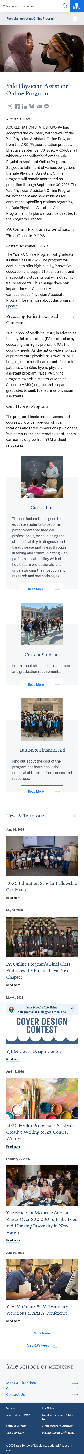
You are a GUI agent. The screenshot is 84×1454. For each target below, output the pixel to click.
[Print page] (46, 106)
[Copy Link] (74, 229)
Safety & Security (16, 1425)
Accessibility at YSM (18, 1415)
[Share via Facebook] (17, 106)
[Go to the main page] (22, 6)
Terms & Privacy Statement (57, 1425)
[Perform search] (65, 6)
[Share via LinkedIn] (24, 106)
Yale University (15, 1432)
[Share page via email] (39, 106)
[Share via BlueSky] (31, 106)
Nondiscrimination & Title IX (57, 1416)
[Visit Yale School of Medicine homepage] (39, 1367)
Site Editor (48, 1408)
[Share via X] (9, 106)
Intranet (10, 1408)
